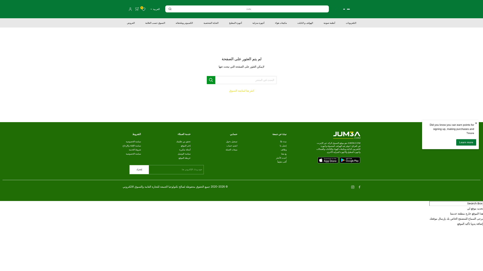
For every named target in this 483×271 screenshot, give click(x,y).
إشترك (139, 169)
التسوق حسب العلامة (155, 23)
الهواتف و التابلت (305, 23)
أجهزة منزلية (258, 23)
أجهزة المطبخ (235, 23)
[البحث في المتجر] (211, 80)
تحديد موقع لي (475, 208)
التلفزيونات (351, 23)
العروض (131, 23)
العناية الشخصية (211, 23)
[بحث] (170, 8)
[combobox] (248, 9)
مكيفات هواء (281, 23)
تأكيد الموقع (463, 224)
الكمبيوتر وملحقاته (184, 23)
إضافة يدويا (477, 224)
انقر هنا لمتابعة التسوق (241, 91)
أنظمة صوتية (329, 23)
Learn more (466, 142)
